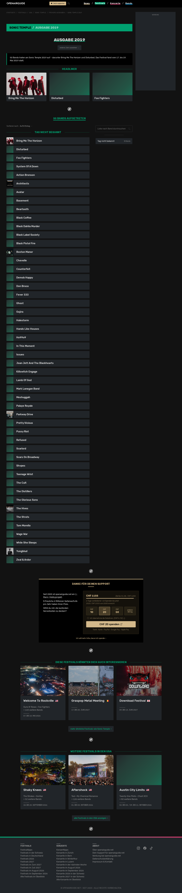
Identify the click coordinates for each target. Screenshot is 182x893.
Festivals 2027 (27, 862)
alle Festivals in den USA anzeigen (90, 818)
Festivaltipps (26, 850)
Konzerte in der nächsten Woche (71, 865)
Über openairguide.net (102, 850)
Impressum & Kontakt (102, 862)
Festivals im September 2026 (34, 873)
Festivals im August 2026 (32, 870)
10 (91, 611)
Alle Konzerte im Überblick (68, 879)
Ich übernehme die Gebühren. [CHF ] (106, 618)
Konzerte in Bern (64, 856)
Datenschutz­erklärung (102, 859)
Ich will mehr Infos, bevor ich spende (90, 638)
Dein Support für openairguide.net (108, 853)
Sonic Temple (40, 13)
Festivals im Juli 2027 (30, 867)
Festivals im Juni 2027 (30, 865)
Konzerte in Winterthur (66, 859)
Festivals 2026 (27, 859)
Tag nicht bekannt (114, 141)
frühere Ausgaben (57, 13)
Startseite (10, 13)
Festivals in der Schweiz (31, 853)
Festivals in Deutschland (31, 856)
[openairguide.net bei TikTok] (151, 848)
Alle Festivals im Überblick (32, 876)
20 (104, 611)
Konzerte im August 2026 (68, 867)
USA (30, 13)
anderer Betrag (130, 611)
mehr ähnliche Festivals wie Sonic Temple (90, 729)
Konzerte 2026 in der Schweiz (70, 873)
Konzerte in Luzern (65, 862)
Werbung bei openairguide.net (106, 856)
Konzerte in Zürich (65, 853)
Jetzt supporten (59, 3)
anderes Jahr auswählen (68, 48)
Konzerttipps (62, 850)
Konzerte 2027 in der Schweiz (70, 876)
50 (117, 611)
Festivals (22, 13)
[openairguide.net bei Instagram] (138, 848)
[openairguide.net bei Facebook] (145, 848)
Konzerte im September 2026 (70, 870)
